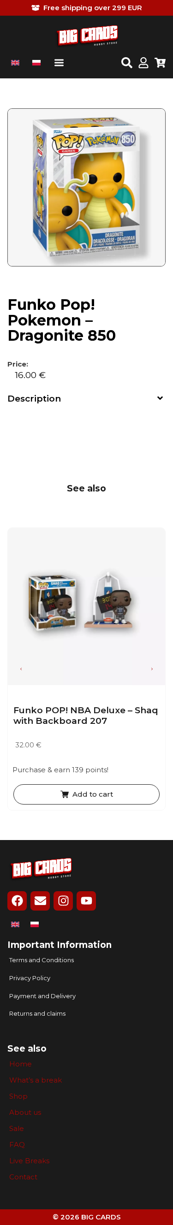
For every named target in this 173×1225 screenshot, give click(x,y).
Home (20, 1064)
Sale (16, 1128)
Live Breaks (29, 1161)
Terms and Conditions (41, 960)
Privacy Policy (29, 978)
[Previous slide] (21, 669)
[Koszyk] (160, 63)
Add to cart (92, 794)
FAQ (17, 1145)
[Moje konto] (143, 63)
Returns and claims (37, 1013)
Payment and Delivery (42, 996)
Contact (23, 1177)
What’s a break (35, 1080)
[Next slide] (152, 669)
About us (25, 1112)
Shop (18, 1096)
